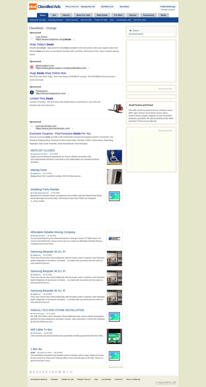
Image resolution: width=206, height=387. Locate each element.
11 (64, 372)
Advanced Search (136, 34)
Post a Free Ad (72, 7)
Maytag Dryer (39, 169)
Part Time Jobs (140, 20)
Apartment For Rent (40, 154)
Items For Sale (83, 15)
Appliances (37, 173)
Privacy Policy (84, 379)
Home (42, 15)
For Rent (118, 15)
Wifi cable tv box (41, 329)
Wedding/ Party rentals (45, 189)
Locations (106, 379)
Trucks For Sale (100, 20)
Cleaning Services (55, 20)
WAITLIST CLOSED (43, 150)
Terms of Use (67, 379)
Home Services (72, 20)
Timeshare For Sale (38, 20)
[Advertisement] (77, 218)
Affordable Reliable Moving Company (53, 232)
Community (148, 15)
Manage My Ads (88, 7)
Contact (119, 379)
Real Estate (102, 15)
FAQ (96, 379)
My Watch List (107, 7)
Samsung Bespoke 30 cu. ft (48, 251)
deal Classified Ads (164, 382)
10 (60, 372)
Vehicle (66, 15)
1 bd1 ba (36, 349)
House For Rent (46, 352)
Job (54, 15)
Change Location (168, 10)
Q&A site (153, 121)
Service (132, 15)
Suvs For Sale (86, 20)
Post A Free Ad (133, 379)
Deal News (124, 7)
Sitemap (54, 379)
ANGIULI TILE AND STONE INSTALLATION (57, 310)
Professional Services (41, 193)
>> (71, 372)
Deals (163, 15)
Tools (112, 20)
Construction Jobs (123, 20)
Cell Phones (37, 333)
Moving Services (39, 236)
